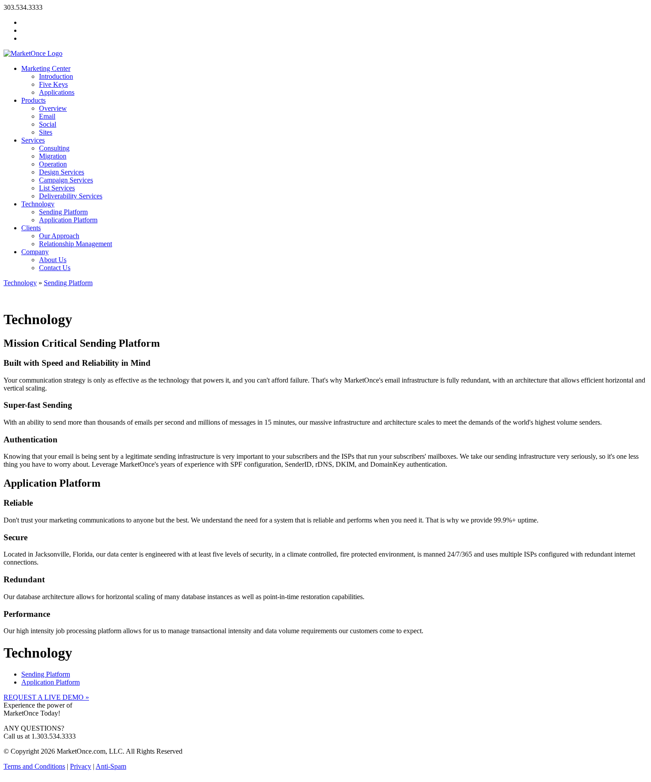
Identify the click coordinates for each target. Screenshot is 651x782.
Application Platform (68, 220)
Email (47, 116)
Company (35, 252)
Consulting (54, 148)
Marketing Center (45, 68)
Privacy (80, 766)
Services (33, 140)
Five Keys (53, 84)
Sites (45, 132)
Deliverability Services (70, 196)
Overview (53, 108)
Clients (31, 228)
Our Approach (59, 236)
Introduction (56, 76)
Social (47, 124)
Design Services (61, 172)
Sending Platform (63, 212)
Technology (37, 204)
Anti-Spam (111, 766)
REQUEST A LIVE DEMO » (46, 697)
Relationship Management (75, 244)
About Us (52, 259)
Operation (53, 164)
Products (33, 100)
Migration (52, 156)
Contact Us (54, 267)
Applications (56, 92)
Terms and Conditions (34, 766)
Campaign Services (66, 180)
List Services (57, 188)
